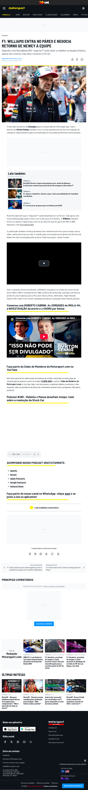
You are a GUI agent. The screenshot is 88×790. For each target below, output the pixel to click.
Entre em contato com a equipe (14, 763)
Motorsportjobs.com (56, 735)
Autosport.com (54, 739)
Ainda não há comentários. (44, 586)
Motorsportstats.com (56, 742)
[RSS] (30, 742)
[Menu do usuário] (83, 8)
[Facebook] (30, 554)
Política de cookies (43, 783)
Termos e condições (27, 783)
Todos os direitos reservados (55, 786)
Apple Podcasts (17, 478)
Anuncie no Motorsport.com (12, 759)
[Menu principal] (4, 8)
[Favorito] (77, 59)
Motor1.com (53, 731)
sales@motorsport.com (11, 766)
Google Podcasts (18, 482)
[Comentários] (82, 59)
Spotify (13, 470)
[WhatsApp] (40, 554)
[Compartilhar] (72, 59)
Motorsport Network (35, 786)
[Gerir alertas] (58, 554)
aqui (67, 493)
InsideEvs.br (53, 728)
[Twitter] (35, 554)
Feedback (6, 755)
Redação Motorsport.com (12, 58)
